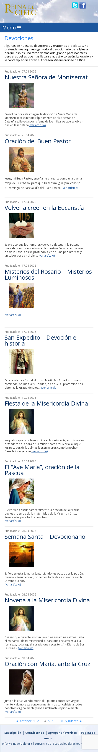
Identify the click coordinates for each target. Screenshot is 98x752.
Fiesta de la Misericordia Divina (46, 403)
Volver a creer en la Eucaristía (44, 207)
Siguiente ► (74, 721)
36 (61, 721)
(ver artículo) (37, 125)
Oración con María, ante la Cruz (47, 664)
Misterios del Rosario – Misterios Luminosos (48, 274)
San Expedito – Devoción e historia (40, 340)
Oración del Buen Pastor (38, 141)
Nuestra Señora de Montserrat (46, 77)
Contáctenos (34, 733)
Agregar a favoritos (62, 733)
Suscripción (12, 733)
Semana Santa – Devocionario (45, 536)
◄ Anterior (23, 721)
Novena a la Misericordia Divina (47, 600)
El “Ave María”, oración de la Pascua (42, 470)
